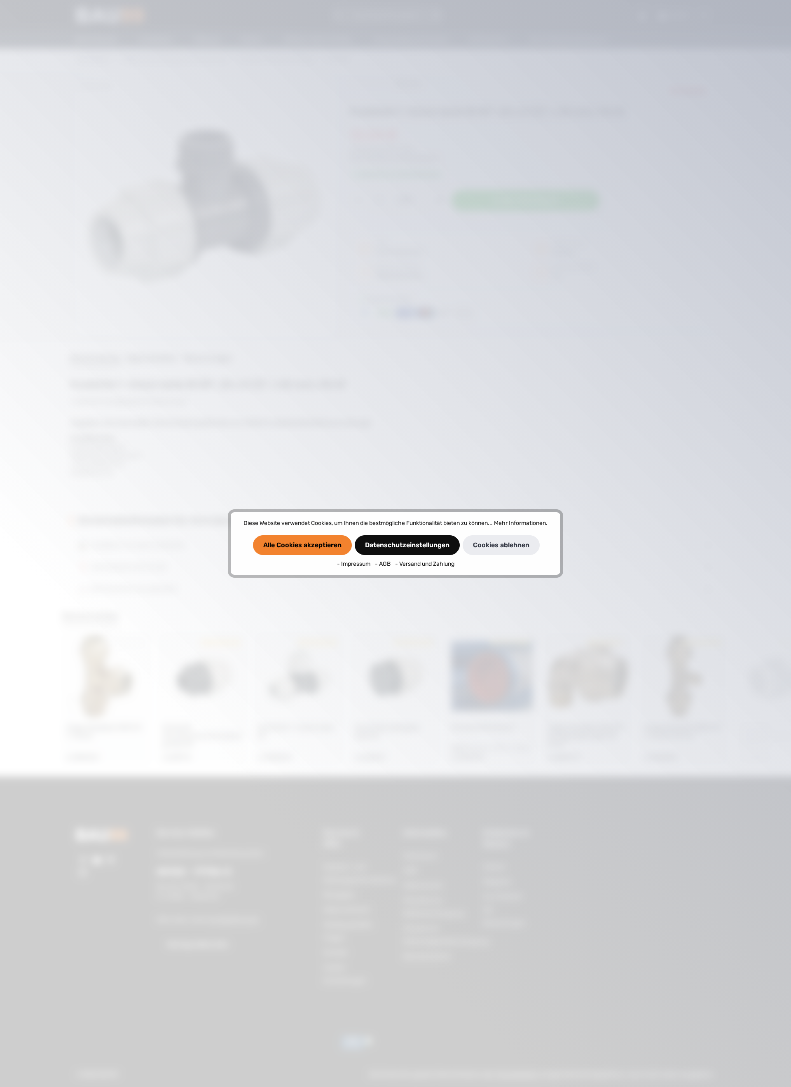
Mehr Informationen (520, 523)
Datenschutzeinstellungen (407, 545)
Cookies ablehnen (501, 545)
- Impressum (354, 563)
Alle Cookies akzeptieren (302, 545)
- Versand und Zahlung (424, 563)
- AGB (383, 563)
